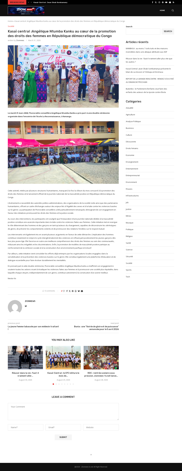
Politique (129, 229)
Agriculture (130, 114)
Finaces (129, 189)
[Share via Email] (82, 291)
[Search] (172, 10)
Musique (129, 222)
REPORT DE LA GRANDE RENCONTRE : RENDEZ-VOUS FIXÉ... (59, 2)
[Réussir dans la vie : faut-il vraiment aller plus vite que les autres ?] (25, 357)
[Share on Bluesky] (79, 291)
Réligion (129, 236)
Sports (129, 270)
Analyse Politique (133, 121)
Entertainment (132, 168)
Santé (128, 243)
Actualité (129, 108)
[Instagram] (159, 2)
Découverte (131, 141)
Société (129, 263)
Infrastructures (132, 195)
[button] (28, 2)
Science (129, 249)
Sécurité (129, 256)
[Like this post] (64, 291)
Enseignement (132, 162)
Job (127, 202)
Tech (128, 276)
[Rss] (173, 2)
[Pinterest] (163, 2)
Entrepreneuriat (133, 175)
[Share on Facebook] (67, 291)
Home (162, 10)
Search (129, 26)
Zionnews (20, 40)
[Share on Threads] (76, 291)
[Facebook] (152, 2)
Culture (129, 135)
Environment (131, 182)
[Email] (170, 2)
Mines (128, 216)
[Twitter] (156, 2)
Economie (130, 155)
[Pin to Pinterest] (73, 291)
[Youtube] (166, 2)
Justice (128, 209)
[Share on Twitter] (70, 291)
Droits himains (132, 148)
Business (130, 128)
